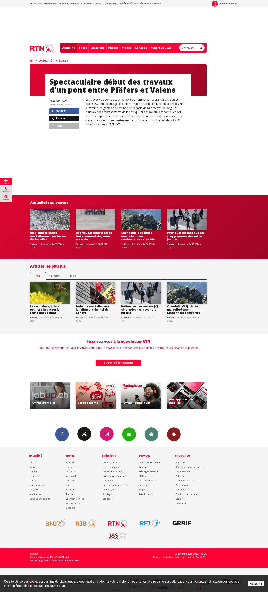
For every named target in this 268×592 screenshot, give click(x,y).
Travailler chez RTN (185, 480)
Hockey (70, 467)
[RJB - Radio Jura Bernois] (86, 523)
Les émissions (109, 462)
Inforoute (63, 3)
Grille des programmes (114, 476)
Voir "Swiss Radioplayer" (141, 395)
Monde (33, 471)
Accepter (256, 583)
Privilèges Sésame (128, 3)
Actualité (68, 48)
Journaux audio (37, 485)
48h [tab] (38, 275)
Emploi (142, 489)
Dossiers (33, 489)
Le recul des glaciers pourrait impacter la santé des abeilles (44, 309)
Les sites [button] (37, 3)
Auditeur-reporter (228, 3)
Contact (179, 498)
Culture (33, 480)
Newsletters (129, 434)
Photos (113, 48)
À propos (180, 462)
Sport (83, 48)
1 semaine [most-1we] (55, 275)
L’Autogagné (108, 489)
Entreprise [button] (51, 3)
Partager (60, 110)
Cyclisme (70, 480)
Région (33, 462)
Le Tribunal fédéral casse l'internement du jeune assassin (94, 236)
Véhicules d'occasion (150, 3)
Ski (67, 485)
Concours (107, 498)
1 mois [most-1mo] (72, 275)
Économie (34, 476)
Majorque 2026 (161, 48)
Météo (142, 476)
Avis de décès (146, 494)
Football (70, 462)
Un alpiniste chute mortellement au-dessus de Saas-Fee (48, 236)
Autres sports (73, 503)
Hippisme (71, 489)
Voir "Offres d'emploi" (50, 395)
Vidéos (126, 48)
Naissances (87, 3)
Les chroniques (110, 467)
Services (141, 48)
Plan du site (73, 560)
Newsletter (181, 503)
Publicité (180, 476)
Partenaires (181, 485)
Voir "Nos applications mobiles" (187, 395)
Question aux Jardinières (115, 485)
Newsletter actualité (39, 498)
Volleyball (71, 476)
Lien (59, 125)
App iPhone (151, 434)
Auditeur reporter (38, 494)
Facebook (62, 434)
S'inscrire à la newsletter (118, 362)
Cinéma (143, 467)
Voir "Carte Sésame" (96, 395)
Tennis (69, 494)
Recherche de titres (112, 471)
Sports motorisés (75, 498)
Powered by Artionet (163, 557)
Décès (98, 3)
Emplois (74, 3)
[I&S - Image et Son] (118, 536)
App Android (174, 434)
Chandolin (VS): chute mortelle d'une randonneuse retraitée (138, 236)
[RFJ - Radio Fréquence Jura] (150, 523)
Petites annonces (148, 480)
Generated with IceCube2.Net (191, 557)
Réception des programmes (190, 467)
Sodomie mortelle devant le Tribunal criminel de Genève (94, 309)
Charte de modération (187, 494)
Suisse (63, 60)
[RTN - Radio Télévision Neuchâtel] (118, 523)
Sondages (107, 494)
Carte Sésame (110, 3)
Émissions (97, 48)
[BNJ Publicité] (54, 523)
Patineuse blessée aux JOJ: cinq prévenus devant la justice (186, 236)
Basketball (71, 471)
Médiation (180, 489)
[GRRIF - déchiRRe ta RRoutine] (182, 523)
